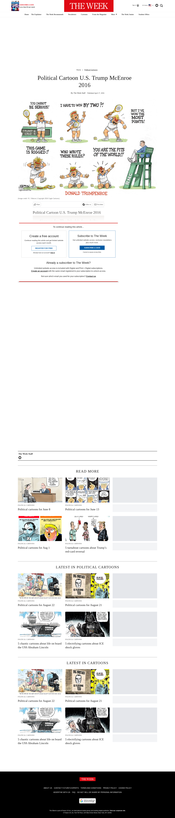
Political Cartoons (91, 70)
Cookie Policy (125, 788)
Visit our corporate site (117, 810)
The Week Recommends (54, 14)
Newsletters (72, 14)
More (113, 14)
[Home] (26, 14)
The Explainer (36, 14)
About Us (48, 788)
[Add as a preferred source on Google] (87, 800)
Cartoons (84, 14)
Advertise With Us (61, 792)
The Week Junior (127, 14)
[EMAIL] (20, 457)
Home (78, 70)
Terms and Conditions (91, 788)
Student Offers (144, 14)
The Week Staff (79, 93)
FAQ (73, 792)
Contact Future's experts (66, 788)
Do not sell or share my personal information (99, 792)
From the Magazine (99, 14)
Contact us (91, 276)
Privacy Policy (110, 788)
